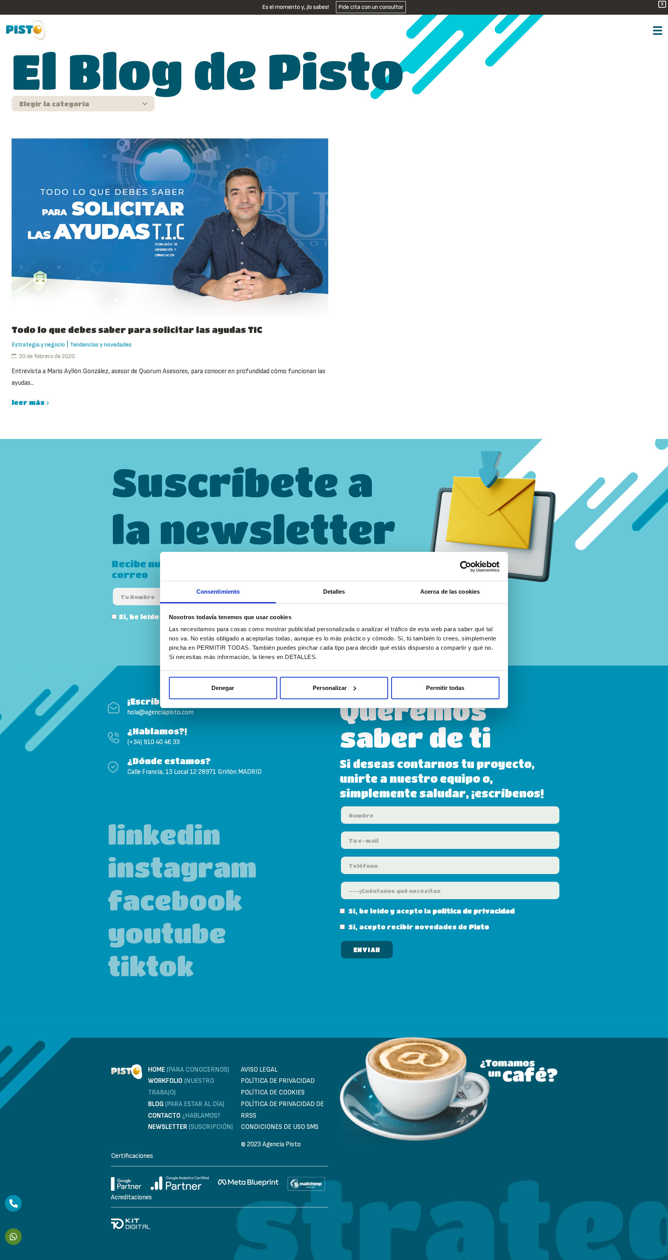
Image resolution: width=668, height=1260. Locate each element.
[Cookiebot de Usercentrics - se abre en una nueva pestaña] (465, 566)
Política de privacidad (278, 1081)
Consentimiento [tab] (218, 591)
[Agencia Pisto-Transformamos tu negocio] (25, 30)
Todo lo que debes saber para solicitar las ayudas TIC (137, 330)
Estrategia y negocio (38, 344)
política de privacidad (474, 911)
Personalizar (330, 688)
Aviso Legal (259, 1070)
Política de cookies (273, 1092)
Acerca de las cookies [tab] (450, 591)
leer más (28, 402)
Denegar (222, 688)
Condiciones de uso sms (280, 1127)
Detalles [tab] (334, 591)
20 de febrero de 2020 (47, 356)
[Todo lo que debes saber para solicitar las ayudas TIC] (170, 227)
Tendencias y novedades (100, 344)
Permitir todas (445, 688)
